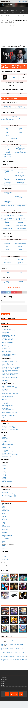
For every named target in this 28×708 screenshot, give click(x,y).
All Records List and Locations (21, 203)
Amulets (7, 249)
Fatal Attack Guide (5, 406)
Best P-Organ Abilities (7, 182)
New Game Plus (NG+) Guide (20, 174)
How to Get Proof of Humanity (21, 172)
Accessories (7, 273)
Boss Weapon (20, 94)
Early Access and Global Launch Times (7, 109)
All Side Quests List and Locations (7, 183)
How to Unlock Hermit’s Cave (8, 414)
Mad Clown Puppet (7, 151)
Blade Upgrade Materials (7, 260)
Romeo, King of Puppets (21, 151)
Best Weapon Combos (7, 180)
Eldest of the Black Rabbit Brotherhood (10, 446)
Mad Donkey (21, 145)
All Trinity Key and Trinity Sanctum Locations (11, 367)
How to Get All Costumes (21, 205)
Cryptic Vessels (20, 263)
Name (2, 300)
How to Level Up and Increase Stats (21, 216)
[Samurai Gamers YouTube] (16, 694)
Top (4, 7)
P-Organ (4, 12)
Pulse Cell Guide (7, 225)
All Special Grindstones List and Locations (10, 370)
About (2, 685)
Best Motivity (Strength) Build (7, 118)
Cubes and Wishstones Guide (21, 225)
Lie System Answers (23, 12)
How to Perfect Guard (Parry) (8, 386)
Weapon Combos (21, 242)
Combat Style (14, 10)
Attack (14, 77)
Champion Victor (7, 152)
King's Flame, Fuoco (20, 147)
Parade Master (7, 145)
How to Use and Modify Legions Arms (7, 218)
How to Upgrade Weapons (7, 405)
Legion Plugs (7, 259)
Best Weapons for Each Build (20, 179)
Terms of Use (4, 679)
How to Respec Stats (20, 183)
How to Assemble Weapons (7, 219)
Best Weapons (23, 7)
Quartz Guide (7, 221)
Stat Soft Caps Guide (7, 185)
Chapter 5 (7, 131)
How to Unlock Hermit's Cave (7, 228)
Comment (3, 304)
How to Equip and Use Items (20, 218)
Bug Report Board (7, 282)
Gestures (7, 250)
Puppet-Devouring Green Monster (20, 152)
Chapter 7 (7, 132)
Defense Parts (5, 529)
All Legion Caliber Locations (7, 364)
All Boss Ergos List (21, 206)
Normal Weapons (7, 243)
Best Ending (7, 172)
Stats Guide (4, 384)
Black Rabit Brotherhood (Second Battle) (10, 454)
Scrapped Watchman (7, 147)
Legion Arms (21, 247)
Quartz (3, 531)
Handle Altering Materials (20, 260)
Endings (23, 10)
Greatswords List (5, 515)
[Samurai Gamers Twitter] (12, 694)
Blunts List (7, 246)
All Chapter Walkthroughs (14, 126)
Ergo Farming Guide (20, 182)
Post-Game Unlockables (14, 136)
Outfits (21, 272)
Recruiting (3, 683)
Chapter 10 (4, 478)
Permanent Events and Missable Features (10, 330)
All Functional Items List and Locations (7, 205)
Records (7, 263)
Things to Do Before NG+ (7, 176)
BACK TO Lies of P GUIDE (14, 287)
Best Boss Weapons (20, 180)
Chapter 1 (7, 128)
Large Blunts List (20, 246)
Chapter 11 (7, 135)
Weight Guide (7, 229)
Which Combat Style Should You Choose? (10, 341)
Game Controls (20, 106)
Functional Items (20, 262)
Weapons (7, 240)
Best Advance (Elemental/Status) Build (7, 119)
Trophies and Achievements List (7, 168)
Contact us (3, 681)
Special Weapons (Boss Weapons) (20, 243)
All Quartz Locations (7, 196)
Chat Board (7, 281)
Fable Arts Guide (20, 222)
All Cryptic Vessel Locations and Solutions (10, 368)
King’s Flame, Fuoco (6, 443)
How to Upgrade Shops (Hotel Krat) (21, 226)
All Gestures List (7, 206)
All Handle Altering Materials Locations (10, 371)
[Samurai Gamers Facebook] (7, 694)
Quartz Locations (4, 10)
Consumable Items (21, 250)
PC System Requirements (7, 106)
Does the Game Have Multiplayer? (7, 107)
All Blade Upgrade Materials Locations (20, 201)
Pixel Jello (13, 25)
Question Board (20, 281)
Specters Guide (7, 222)
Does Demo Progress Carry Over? (20, 107)
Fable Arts (20, 249)
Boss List (14, 157)
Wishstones (7, 265)
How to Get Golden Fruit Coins (21, 228)
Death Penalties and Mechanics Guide (7, 215)
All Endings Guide (14, 138)
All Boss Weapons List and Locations (9, 361)
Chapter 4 (20, 129)
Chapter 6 (20, 131)
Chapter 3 (7, 129)
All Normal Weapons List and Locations (10, 360)
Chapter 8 (20, 132)
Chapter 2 (20, 128)
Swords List (4, 513)
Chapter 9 (4, 477)
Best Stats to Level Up (6, 344)
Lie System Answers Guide (7, 342)
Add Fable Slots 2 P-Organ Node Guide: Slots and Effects (12, 656)
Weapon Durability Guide (20, 219)
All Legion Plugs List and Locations (9, 363)
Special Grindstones (7, 262)
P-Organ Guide (20, 221)
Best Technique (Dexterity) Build (20, 118)
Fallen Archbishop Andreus (7, 149)
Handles (7, 242)
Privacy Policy (4, 677)
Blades (21, 240)
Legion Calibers (20, 259)
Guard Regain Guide (7, 216)
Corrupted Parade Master (7, 154)
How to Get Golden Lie (7, 174)
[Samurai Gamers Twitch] (21, 694)
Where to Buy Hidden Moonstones (7, 226)
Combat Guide (20, 215)
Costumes (14, 12)
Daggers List (7, 247)
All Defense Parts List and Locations (7, 203)
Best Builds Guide (14, 116)
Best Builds (14, 7)
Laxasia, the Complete (7, 156)
